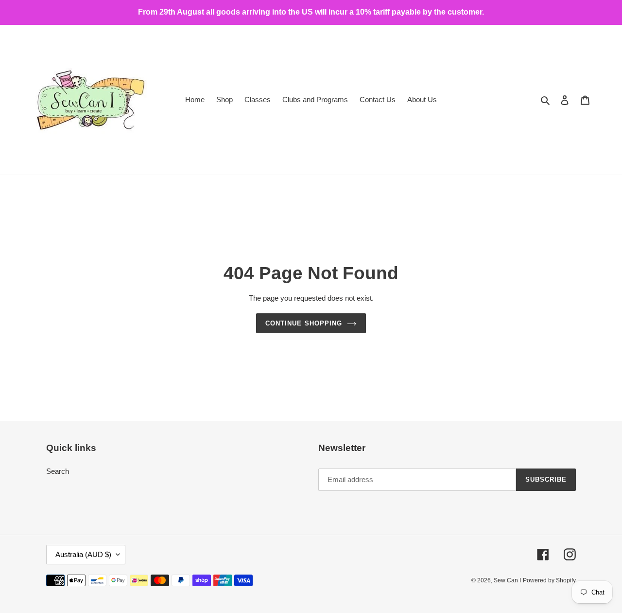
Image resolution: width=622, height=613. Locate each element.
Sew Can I (507, 580)
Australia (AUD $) (83, 554)
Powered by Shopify (549, 580)
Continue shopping (303, 323)
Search (57, 471)
